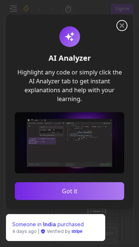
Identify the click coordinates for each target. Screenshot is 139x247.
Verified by (58, 231)
